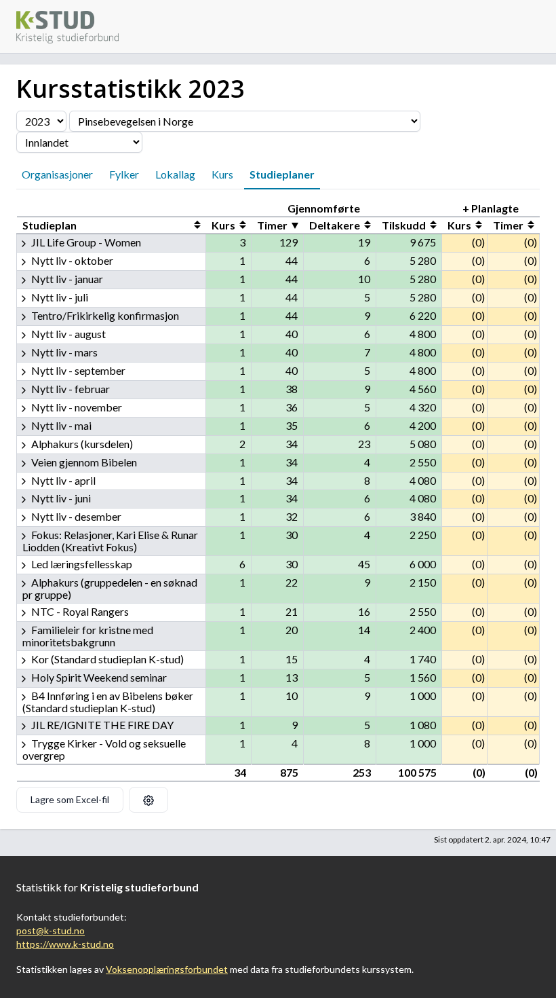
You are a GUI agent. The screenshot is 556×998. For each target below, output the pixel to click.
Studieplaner (282, 174)
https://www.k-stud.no (65, 944)
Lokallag (175, 174)
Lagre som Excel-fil (70, 799)
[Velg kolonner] (148, 800)
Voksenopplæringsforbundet (167, 969)
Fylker (124, 174)
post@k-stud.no (50, 930)
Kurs (222, 174)
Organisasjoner (57, 174)
